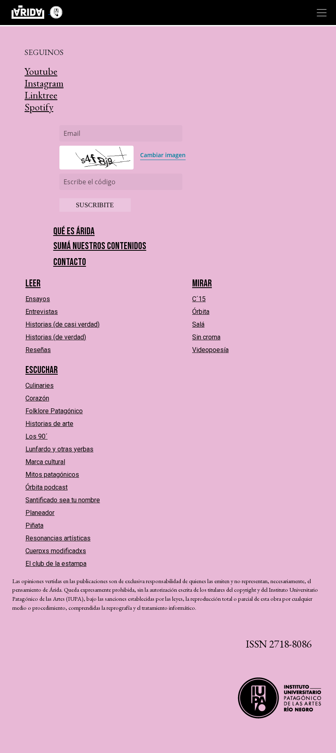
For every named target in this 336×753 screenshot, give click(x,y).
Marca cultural (45, 462)
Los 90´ (36, 436)
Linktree (41, 95)
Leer (33, 283)
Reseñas (38, 350)
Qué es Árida (74, 231)
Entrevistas (41, 312)
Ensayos (37, 299)
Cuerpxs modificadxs (55, 551)
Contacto (69, 262)
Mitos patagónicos (52, 474)
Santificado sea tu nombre (62, 500)
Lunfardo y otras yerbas (59, 449)
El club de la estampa (55, 564)
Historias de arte (49, 424)
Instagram (44, 83)
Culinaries (39, 385)
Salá (198, 324)
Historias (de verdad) (55, 337)
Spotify (39, 107)
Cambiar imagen (163, 155)
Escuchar (41, 370)
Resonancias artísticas (58, 538)
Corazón (37, 398)
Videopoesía (210, 350)
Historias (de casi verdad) (62, 324)
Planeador (39, 513)
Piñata (34, 525)
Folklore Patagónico (54, 411)
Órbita (200, 312)
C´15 (199, 299)
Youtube (41, 71)
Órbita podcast (46, 487)
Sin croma (206, 337)
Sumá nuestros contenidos (99, 246)
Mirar (202, 283)
